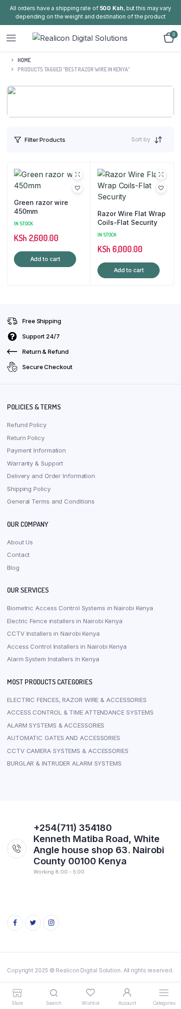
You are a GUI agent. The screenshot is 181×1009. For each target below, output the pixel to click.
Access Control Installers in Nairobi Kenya (67, 646)
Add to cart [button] (45, 258)
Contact (18, 554)
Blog (13, 567)
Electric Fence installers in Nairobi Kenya (65, 621)
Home (24, 60)
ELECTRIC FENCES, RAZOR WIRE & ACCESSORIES (77, 699)
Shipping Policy (29, 488)
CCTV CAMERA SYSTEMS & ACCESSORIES (68, 750)
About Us (20, 542)
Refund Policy (26, 424)
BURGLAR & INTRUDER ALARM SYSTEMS (64, 763)
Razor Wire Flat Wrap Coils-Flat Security (131, 218)
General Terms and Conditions (51, 501)
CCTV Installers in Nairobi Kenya (53, 633)
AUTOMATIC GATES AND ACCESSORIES (63, 737)
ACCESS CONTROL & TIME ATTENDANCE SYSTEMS (80, 712)
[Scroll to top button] (166, 972)
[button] (77, 188)
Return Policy (26, 437)
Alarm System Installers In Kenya (53, 659)
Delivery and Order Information (51, 475)
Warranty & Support (35, 463)
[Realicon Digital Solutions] (90, 38)
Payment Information (36, 450)
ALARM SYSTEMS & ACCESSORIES (55, 725)
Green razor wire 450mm (41, 207)
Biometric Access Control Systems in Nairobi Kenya (80, 608)
